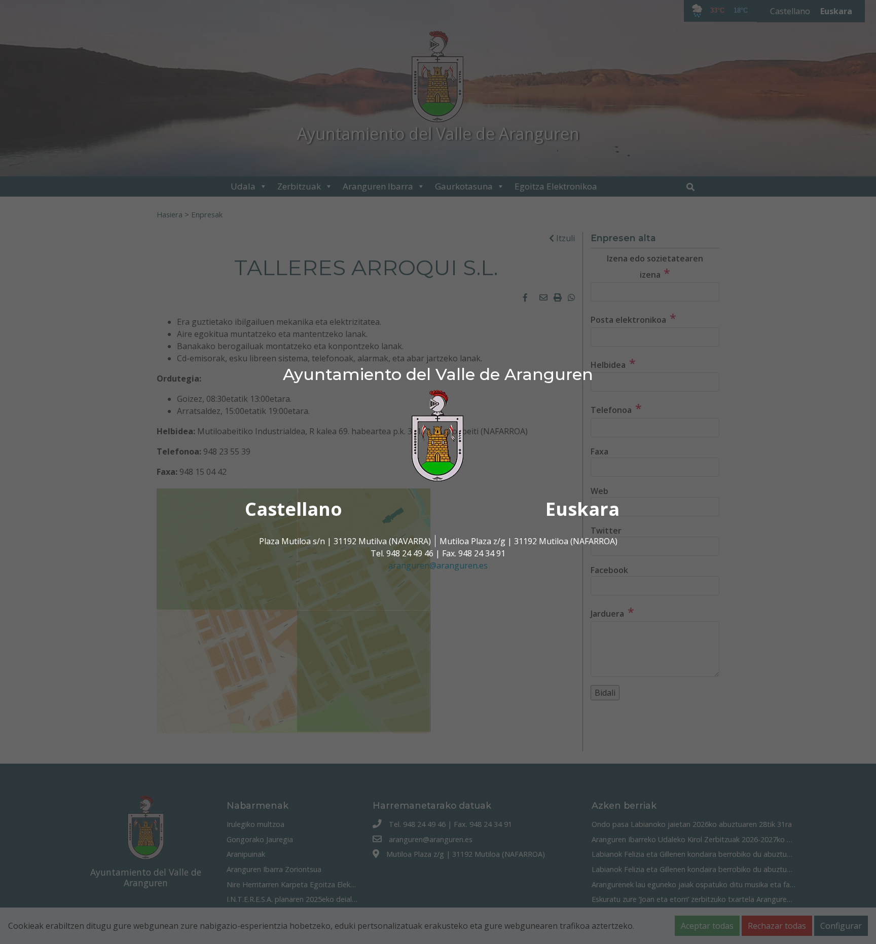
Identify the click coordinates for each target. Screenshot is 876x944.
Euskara (582, 509)
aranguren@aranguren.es (438, 565)
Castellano (293, 509)
